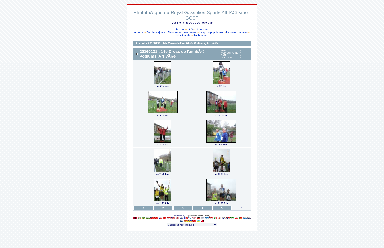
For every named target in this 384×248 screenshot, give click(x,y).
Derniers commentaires (182, 32)
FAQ (190, 29)
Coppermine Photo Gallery (198, 216)
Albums (138, 32)
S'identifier (202, 29)
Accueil (180, 29)
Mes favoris (183, 35)
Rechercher (200, 35)
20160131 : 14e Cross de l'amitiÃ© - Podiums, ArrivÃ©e (183, 43)
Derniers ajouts (155, 32)
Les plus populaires (211, 32)
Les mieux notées (237, 32)
